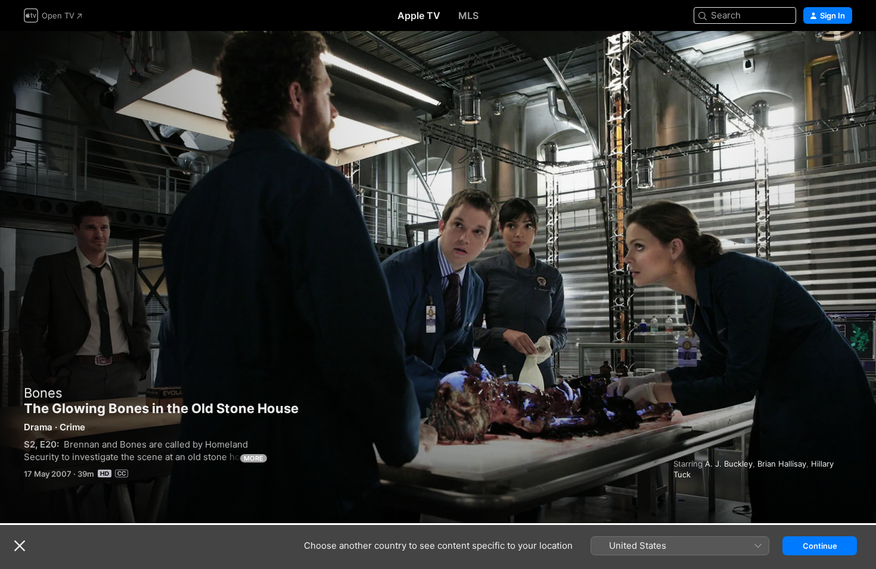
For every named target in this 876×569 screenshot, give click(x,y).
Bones (43, 393)
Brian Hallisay (781, 463)
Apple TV (418, 15)
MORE (253, 458)
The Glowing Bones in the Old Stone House (438, 277)
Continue (820, 546)
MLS (468, 15)
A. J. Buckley (729, 463)
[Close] (19, 545)
